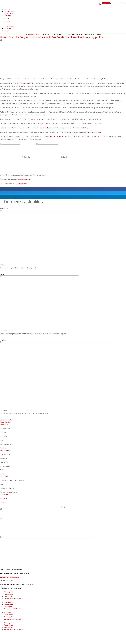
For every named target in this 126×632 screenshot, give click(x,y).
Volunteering (3, 458)
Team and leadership (6, 444)
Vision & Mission (5, 428)
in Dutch (31, 83)
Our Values (3, 436)
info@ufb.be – (5, 577)
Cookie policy (8, 596)
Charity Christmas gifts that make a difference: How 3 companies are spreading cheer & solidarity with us (34, 334)
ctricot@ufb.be (22, 184)
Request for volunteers (7, 488)
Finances (3, 448)
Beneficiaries (9, 13)
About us (7, 9)
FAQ (1, 484)
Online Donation (5, 454)
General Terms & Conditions (13, 598)
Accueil (27, 34)
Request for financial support (8, 492)
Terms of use (8, 594)
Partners (7, 16)
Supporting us (9, 11)
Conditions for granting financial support (12, 480)
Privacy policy (9, 592)
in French (23, 83)
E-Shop (2, 470)
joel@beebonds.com (25, 179)
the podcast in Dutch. (80, 128)
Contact (3, 502)
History (2, 440)
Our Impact (3, 432)
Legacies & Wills (5, 466)
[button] (63, 189)
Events (6, 18)
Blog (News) (35, 34)
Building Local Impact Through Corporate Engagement (18, 268)
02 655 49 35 (14, 577)
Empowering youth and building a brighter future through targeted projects (24, 413)
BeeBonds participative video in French (57, 128)
